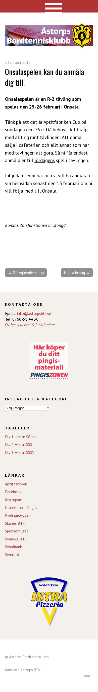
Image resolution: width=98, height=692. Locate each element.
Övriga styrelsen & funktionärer (30, 324)
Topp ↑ (87, 675)
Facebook (13, 491)
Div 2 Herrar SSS (18, 444)
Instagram (13, 499)
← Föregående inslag (26, 272)
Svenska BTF (16, 538)
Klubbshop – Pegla (21, 507)
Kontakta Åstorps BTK (23, 669)
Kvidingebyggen (18, 515)
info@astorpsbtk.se (34, 313)
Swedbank (13, 546)
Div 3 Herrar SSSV (19, 452)
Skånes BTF (15, 523)
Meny (49, 6)
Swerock (12, 554)
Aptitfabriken (16, 483)
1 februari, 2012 (17, 62)
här (40, 175)
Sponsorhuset (16, 530)
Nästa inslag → (77, 272)
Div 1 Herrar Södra (20, 436)
